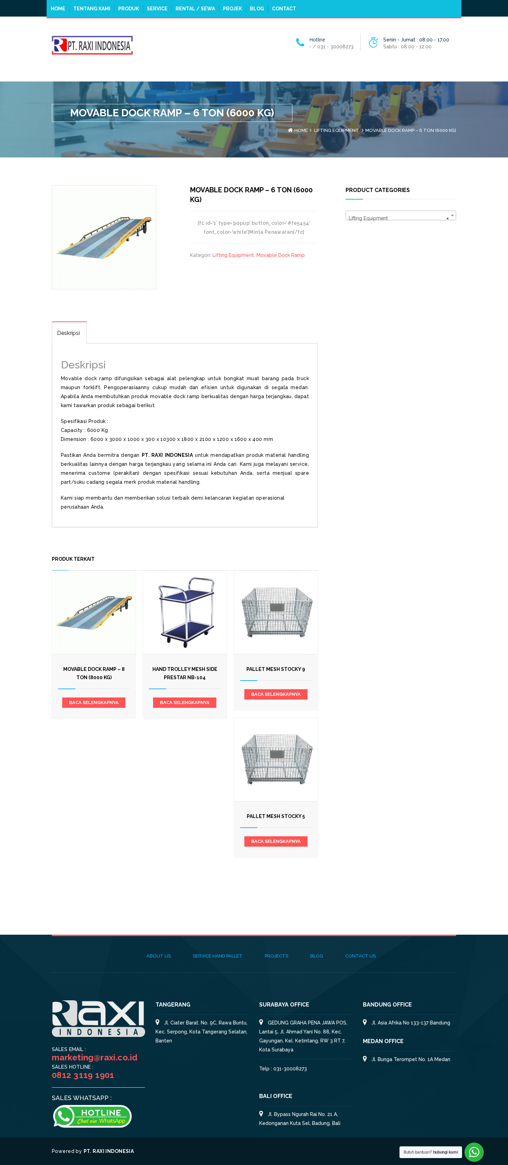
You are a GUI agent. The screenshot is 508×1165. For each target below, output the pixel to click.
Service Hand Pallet (218, 956)
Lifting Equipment (336, 130)
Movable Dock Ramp (280, 255)
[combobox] (401, 215)
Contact (284, 8)
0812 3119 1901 (83, 1075)
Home (58, 8)
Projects (276, 956)
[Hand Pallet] (92, 44)
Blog (257, 8)
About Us (159, 956)
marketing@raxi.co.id (95, 1057)
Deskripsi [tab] (68, 333)
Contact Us (360, 956)
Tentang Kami (91, 8)
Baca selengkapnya (94, 702)
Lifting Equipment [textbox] (399, 218)
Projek (232, 8)
